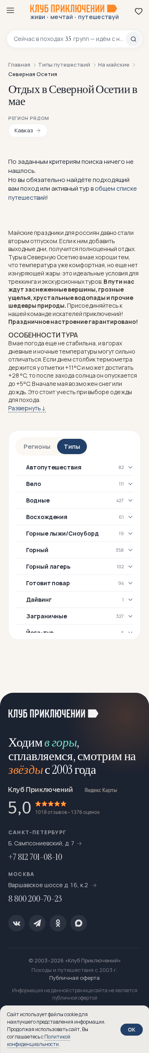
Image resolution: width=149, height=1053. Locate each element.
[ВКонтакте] (16, 923)
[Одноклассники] (58, 923)
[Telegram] (37, 923)
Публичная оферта (74, 977)
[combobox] (70, 39)
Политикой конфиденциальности (38, 1040)
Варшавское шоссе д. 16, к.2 (48, 885)
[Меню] (10, 10)
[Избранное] (138, 11)
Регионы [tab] (37, 446)
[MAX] (78, 923)
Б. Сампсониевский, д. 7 (41, 843)
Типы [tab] (72, 446)
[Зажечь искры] (132, 709)
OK (131, 1029)
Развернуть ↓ (27, 408)
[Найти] (133, 38)
